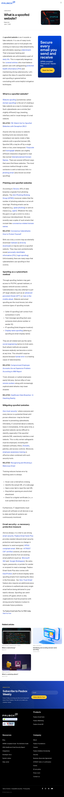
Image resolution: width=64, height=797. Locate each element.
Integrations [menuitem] (6, 751)
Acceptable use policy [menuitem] (16, 788)
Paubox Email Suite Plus (23, 536)
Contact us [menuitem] (36, 776)
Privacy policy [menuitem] (26, 788)
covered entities (11, 63)
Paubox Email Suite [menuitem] (38, 717)
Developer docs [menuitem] (7, 754)
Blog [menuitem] (3, 740)
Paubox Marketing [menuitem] (38, 720)
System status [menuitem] (6, 758)
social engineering (10, 344)
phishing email (8, 173)
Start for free (7, 613)
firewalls (26, 446)
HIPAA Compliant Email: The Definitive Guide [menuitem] (15, 743)
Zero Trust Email (25, 580)
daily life (6, 59)
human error (20, 357)
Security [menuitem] (35, 754)
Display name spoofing (14, 331)
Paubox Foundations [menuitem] (39, 743)
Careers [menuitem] (35, 747)
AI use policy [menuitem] (37, 769)
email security (8, 536)
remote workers (9, 383)
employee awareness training (14, 452)
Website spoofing (9, 100)
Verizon (16, 189)
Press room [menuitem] (36, 773)
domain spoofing (9, 103)
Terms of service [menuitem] (6, 788)
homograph (10, 151)
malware (14, 243)
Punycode (30, 148)
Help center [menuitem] (5, 762)
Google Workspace (17, 561)
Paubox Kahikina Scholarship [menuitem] (41, 751)
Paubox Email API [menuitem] (38, 724)
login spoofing (22, 255)
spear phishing (19, 208)
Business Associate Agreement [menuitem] (42, 758)
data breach (26, 50)
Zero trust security (10, 411)
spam (14, 211)
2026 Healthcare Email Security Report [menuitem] (13, 747)
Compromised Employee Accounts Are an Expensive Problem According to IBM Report (16, 368)
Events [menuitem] (35, 765)
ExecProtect (7, 574)
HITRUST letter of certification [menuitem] (42, 762)
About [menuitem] (35, 740)
